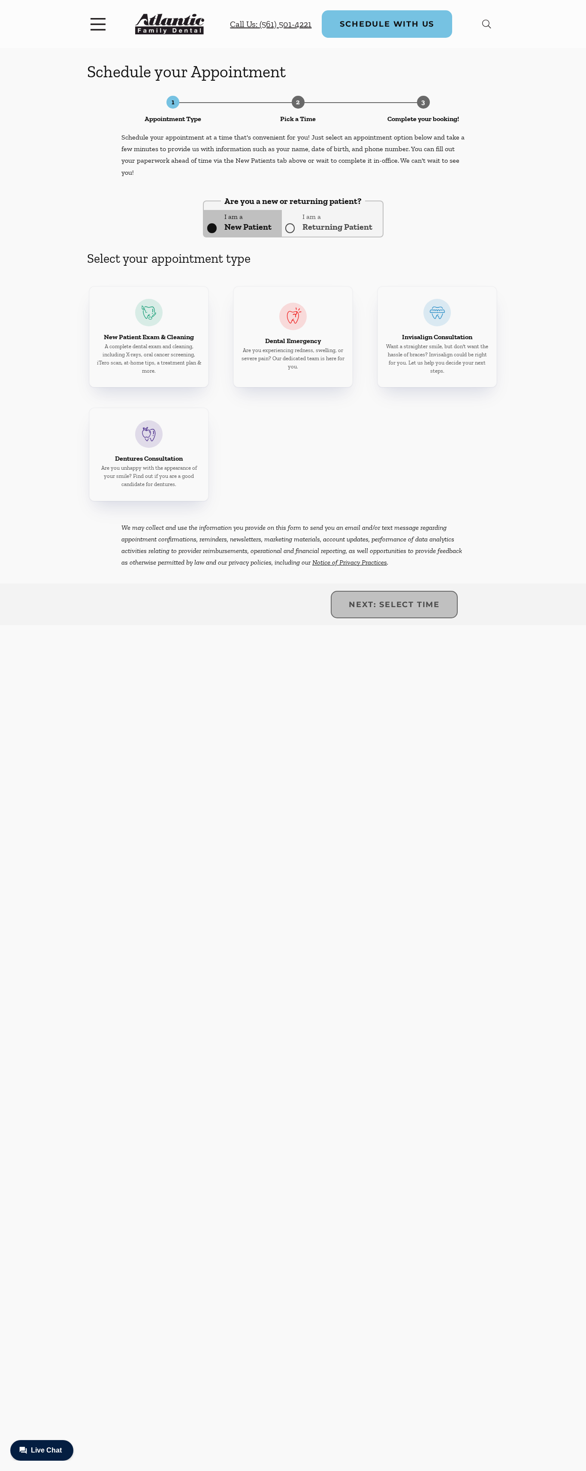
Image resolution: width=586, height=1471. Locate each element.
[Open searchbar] (486, 24)
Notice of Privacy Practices (349, 562)
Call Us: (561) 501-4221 (270, 24)
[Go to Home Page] (169, 24)
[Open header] (100, 24)
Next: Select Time (394, 604)
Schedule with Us (387, 24)
